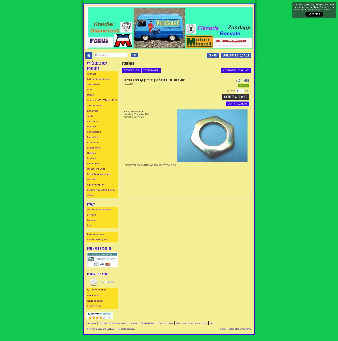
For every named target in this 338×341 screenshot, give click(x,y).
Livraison (91, 220)
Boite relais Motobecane (98, 79)
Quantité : (231, 90)
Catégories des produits (97, 66)
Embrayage (92, 111)
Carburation (93, 121)
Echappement (94, 148)
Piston (90, 90)
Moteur (90, 95)
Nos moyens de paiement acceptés (99, 212)
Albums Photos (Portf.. (97, 239)
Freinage (91, 126)
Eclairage (91, 158)
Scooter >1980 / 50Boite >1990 (102, 100)
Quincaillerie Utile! (96, 169)
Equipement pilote (96, 185)
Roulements (93, 142)
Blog (89, 225)
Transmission (93, 84)
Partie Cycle (93, 137)
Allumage (91, 74)
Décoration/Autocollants (98, 174)
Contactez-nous (166, 323)
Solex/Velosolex (94, 105)
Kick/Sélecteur (94, 132)
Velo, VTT (91, 179)
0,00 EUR (245, 55)
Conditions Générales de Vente (112, 323)
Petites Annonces (95, 234)
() (109, 317)
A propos (92, 323)
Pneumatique (93, 163)
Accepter (314, 14)
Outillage (91, 153)
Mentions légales (148, 323)
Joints (90, 116)
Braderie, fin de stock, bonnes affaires (101, 193)
